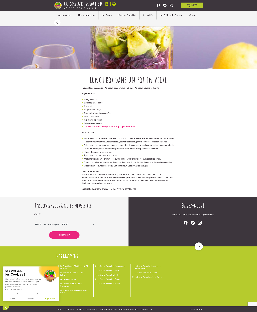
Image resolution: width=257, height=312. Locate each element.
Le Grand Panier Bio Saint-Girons (148, 277)
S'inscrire (64, 235)
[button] (5, 307)
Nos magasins (64, 15)
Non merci (12, 298)
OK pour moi (49, 298)
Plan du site (80, 309)
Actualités (148, 15)
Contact (193, 15)
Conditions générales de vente (128, 309)
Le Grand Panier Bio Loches (109, 275)
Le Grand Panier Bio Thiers (109, 279)
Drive (194, 5)
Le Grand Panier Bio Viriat (108, 270)
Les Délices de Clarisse (171, 15)
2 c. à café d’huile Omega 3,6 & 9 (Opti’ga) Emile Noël (109, 126)
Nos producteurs (86, 15)
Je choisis (31, 298)
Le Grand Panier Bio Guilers (146, 273)
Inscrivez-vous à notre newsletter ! (64, 205)
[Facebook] (158, 5)
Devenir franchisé (127, 15)
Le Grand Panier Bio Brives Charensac (71, 284)
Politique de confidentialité (108, 309)
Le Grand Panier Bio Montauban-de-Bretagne (148, 267)
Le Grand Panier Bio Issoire (109, 283)
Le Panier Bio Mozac (68, 279)
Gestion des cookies (147, 309)
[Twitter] (165, 5)
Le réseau (107, 15)
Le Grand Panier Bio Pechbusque (111, 266)
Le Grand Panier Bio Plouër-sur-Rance (73, 291)
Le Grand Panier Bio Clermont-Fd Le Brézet (74, 267)
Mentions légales (91, 309)
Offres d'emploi (69, 309)
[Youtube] (171, 5)
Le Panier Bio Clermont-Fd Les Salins (72, 274)
